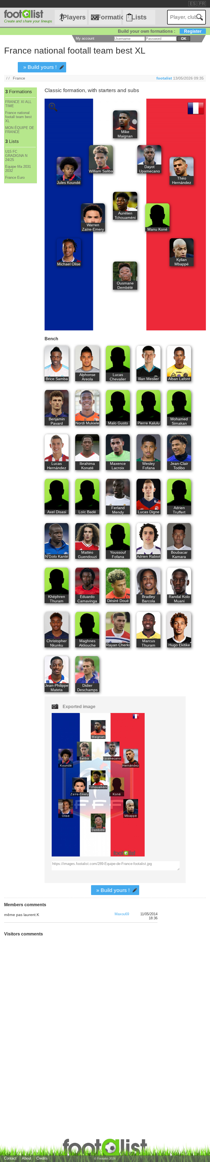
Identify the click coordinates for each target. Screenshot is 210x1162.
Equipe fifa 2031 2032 (18, 169)
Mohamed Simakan (179, 421)
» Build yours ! (40, 67)
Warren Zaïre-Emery (93, 227)
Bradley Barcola (148, 598)
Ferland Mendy (118, 510)
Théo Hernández (181, 180)
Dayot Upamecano (149, 169)
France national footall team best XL (18, 117)
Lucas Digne (148, 512)
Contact (10, 1158)
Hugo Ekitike (179, 645)
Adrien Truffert (179, 510)
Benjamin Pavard (57, 421)
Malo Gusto (118, 423)
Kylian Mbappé (181, 261)
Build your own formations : (160, 31)
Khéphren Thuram (56, 598)
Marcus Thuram (148, 643)
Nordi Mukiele (87, 423)
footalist (164, 78)
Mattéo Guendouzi (87, 554)
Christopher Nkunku (56, 643)
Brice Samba (57, 379)
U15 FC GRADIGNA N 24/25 (16, 155)
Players (74, 17)
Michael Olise (68, 264)
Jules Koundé (68, 182)
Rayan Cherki (118, 645)
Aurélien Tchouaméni (125, 215)
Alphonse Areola (87, 376)
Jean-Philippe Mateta (56, 687)
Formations (109, 17)
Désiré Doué (118, 600)
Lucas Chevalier (118, 376)
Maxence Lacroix (118, 465)
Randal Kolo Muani (179, 598)
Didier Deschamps (87, 687)
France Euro (15, 177)
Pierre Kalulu (149, 423)
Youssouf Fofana (118, 554)
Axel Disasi (56, 512)
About (26, 1158)
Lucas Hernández (56, 465)
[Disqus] (80, 1014)
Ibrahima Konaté (87, 465)
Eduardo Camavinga (87, 598)
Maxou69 (122, 914)
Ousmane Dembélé (125, 285)
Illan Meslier (148, 379)
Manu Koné (157, 229)
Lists (139, 17)
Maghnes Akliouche (87, 643)
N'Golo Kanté (56, 556)
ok (183, 39)
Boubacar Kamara (179, 554)
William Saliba (101, 171)
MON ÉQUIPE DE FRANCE (19, 130)
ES (193, 3)
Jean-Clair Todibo (179, 465)
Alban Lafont (179, 379)
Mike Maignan (125, 134)
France (19, 78)
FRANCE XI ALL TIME (18, 104)
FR (202, 3)
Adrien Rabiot (148, 556)
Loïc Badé (87, 512)
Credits (42, 1158)
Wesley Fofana (148, 465)
